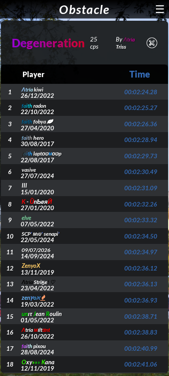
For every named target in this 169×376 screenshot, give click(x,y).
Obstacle (84, 9)
